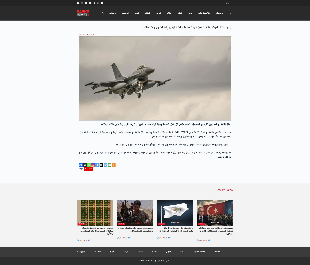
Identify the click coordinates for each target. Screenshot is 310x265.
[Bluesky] (102, 3)
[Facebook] (78, 3)
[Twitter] (105, 165)
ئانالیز (169, 13)
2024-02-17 (82, 35)
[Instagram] (86, 3)
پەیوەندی (112, 13)
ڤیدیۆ (137, 13)
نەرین (158, 13)
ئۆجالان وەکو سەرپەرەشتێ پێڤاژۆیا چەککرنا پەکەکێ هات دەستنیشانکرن (135, 229)
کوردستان (220, 13)
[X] (85, 165)
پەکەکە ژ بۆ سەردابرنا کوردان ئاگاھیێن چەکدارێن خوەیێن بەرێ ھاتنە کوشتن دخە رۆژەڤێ (96, 231)
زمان (227, 3)
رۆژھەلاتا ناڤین (204, 13)
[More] (114, 165)
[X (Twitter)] (82, 3)
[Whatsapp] (89, 165)
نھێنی (179, 13)
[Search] (103, 13)
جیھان (190, 13)
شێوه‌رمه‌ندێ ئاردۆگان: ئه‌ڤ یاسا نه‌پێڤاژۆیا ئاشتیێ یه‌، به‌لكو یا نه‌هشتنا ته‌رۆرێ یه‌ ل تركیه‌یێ (216, 231)
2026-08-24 (83, 241)
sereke (88, 169)
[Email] (109, 165)
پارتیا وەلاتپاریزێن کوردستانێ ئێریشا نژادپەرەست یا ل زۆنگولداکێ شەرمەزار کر (176, 229)
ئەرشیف (125, 13)
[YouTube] (90, 3)
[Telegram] (94, 3)
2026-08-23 (203, 241)
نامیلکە (148, 13)
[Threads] (98, 3)
